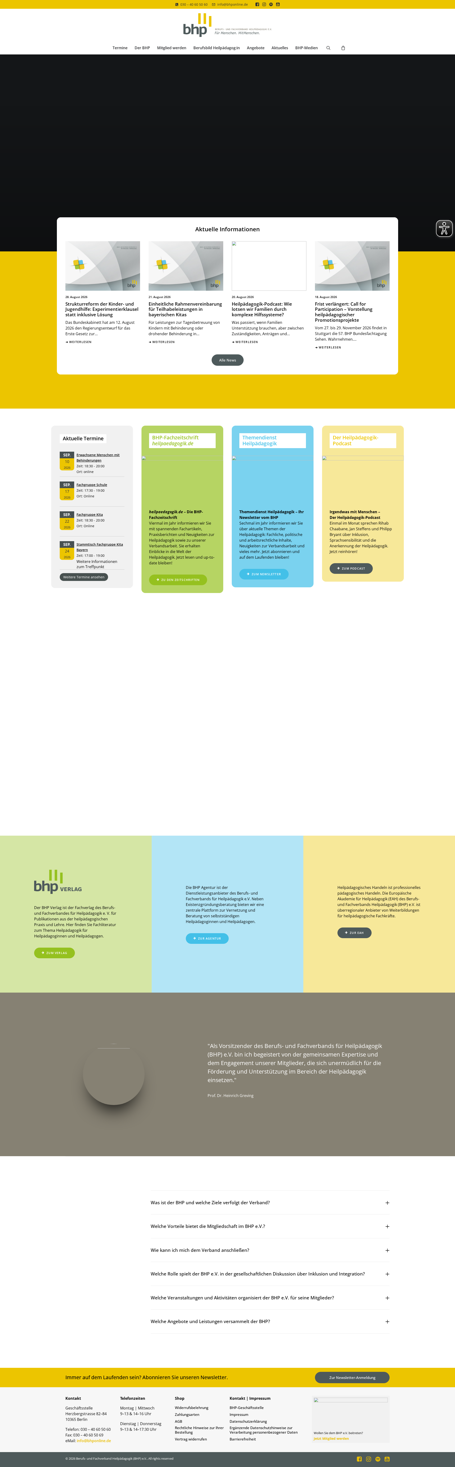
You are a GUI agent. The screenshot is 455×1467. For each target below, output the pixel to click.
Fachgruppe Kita (90, 514)
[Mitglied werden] (349, 1419)
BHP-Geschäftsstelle (247, 1407)
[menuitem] (191, 4)
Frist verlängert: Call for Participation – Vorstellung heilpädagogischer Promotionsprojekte (344, 312)
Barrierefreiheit (243, 1439)
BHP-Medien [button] (306, 47)
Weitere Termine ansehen (84, 577)
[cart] (342, 47)
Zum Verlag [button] (56, 953)
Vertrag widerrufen (191, 1439)
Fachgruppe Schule (92, 484)
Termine (120, 47)
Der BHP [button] (142, 47)
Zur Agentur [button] (209, 938)
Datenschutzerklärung (248, 1421)
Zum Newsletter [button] (266, 574)
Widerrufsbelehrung (191, 1407)
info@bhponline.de (232, 4)
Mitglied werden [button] (171, 47)
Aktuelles (280, 47)
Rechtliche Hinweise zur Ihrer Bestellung (199, 1430)
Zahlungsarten (187, 1414)
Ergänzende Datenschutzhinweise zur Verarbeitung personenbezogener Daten (264, 1430)
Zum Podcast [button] (353, 568)
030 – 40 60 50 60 (194, 4)
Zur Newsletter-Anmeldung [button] (352, 1377)
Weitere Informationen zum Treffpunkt (97, 564)
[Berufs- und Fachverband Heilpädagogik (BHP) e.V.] (227, 25)
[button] (257, 4)
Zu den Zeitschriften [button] (180, 580)
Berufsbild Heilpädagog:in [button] (216, 47)
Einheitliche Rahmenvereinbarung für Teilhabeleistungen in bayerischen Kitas (185, 309)
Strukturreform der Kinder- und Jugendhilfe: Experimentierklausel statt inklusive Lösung (101, 309)
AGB (178, 1421)
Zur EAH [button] (357, 933)
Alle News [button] (227, 360)
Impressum (239, 1414)
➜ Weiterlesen (79, 342)
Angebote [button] (255, 47)
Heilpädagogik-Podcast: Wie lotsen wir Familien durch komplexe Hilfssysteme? (262, 309)
